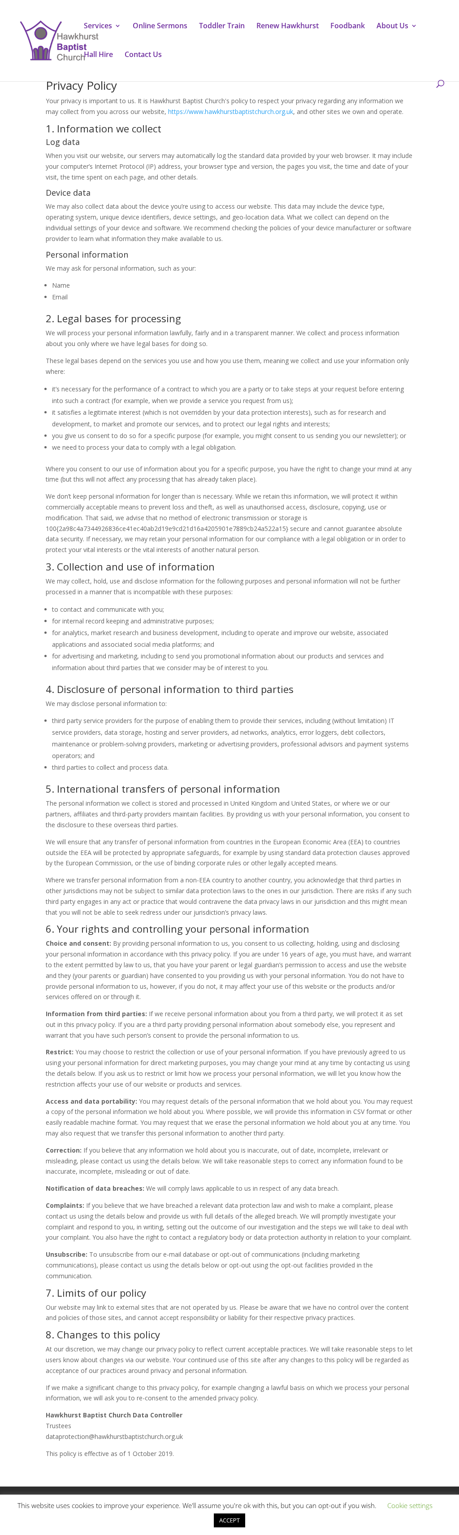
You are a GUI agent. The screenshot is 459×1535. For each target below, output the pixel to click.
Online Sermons (160, 26)
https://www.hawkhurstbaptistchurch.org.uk (230, 111)
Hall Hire (98, 55)
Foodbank (347, 26)
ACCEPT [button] (229, 1520)
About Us (392, 26)
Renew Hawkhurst (287, 26)
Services (98, 26)
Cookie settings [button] (410, 1505)
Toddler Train (222, 26)
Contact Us (143, 55)
